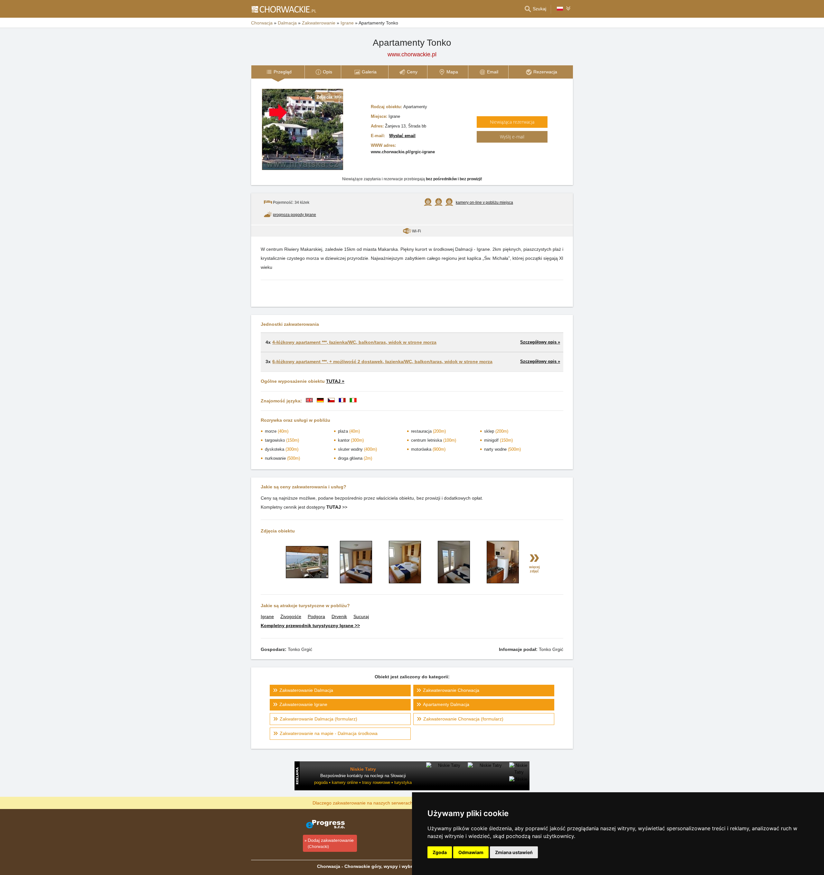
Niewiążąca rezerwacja (512, 122)
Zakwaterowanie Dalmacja (306, 690)
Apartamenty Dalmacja (446, 704)
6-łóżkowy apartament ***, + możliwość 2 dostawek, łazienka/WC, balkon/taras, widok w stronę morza (382, 361)
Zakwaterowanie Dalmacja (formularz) (318, 718)
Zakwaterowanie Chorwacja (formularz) (463, 718)
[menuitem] (277, 72)
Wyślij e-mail (512, 137)
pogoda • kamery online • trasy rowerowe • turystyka (363, 782)
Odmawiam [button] (470, 852)
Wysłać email (402, 135)
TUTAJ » (335, 381)
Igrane (267, 616)
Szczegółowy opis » (540, 342)
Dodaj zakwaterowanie (331, 843)
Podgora (316, 616)
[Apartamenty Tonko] (307, 576)
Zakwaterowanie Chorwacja (451, 690)
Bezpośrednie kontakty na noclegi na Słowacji (363, 775)
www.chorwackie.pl (412, 54)
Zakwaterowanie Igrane (303, 704)
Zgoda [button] (440, 852)
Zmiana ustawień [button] (514, 852)
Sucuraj (361, 616)
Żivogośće (290, 616)
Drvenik (339, 616)
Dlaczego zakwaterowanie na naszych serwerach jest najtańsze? (379, 802)
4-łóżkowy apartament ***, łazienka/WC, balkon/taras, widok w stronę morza (354, 342)
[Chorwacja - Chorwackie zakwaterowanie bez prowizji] (283, 9)
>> (336, 507)
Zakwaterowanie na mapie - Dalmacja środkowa (329, 733)
